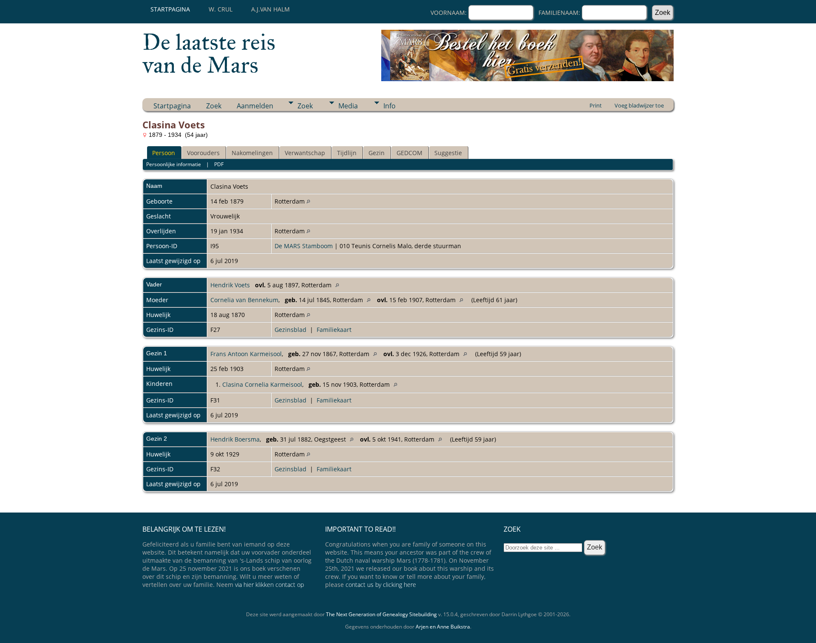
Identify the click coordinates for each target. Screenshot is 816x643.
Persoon (163, 153)
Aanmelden (255, 105)
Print (595, 105)
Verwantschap (305, 153)
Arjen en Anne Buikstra (443, 626)
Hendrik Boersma (235, 439)
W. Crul (220, 9)
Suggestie (448, 153)
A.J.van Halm (270, 9)
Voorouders (203, 153)
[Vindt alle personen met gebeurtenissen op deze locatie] (308, 201)
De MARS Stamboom (304, 246)
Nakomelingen (252, 153)
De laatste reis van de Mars (208, 53)
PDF (219, 164)
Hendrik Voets (230, 285)
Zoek (213, 105)
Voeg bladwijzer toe (639, 105)
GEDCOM (409, 153)
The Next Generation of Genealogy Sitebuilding (381, 614)
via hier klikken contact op (269, 585)
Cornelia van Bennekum (244, 300)
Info (389, 105)
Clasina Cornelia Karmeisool (262, 384)
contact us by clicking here (381, 585)
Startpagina (170, 9)
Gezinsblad (290, 330)
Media (348, 105)
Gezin (376, 153)
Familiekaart (334, 330)
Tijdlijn (347, 153)
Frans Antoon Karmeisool (246, 354)
